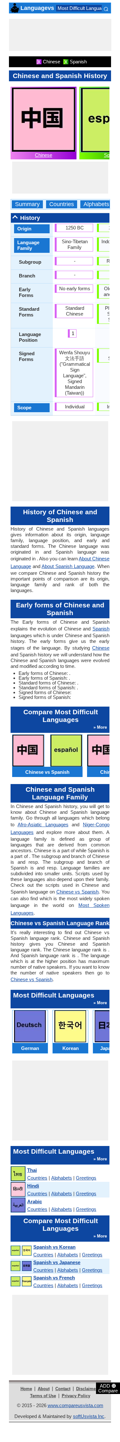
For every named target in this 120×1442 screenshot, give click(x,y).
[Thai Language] (18, 1174)
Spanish (100, 628)
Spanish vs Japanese (56, 1262)
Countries (61, 204)
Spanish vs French (54, 1277)
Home (26, 1388)
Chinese (43, 155)
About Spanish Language (68, 566)
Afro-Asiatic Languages (43, 824)
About (44, 1388)
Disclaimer (86, 1388)
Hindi (33, 1186)
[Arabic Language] (18, 1205)
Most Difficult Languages (83, 8)
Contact (62, 1388)
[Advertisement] (60, 35)
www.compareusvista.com (75, 1405)
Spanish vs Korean (54, 1247)
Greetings (86, 1178)
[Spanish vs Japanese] (21, 1266)
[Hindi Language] (18, 1190)
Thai (32, 1170)
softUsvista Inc (88, 1416)
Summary (27, 204)
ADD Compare (108, 1387)
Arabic (34, 1201)
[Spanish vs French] (21, 1281)
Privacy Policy (76, 1395)
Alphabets (96, 204)
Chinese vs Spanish (77, 891)
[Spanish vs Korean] (21, 1251)
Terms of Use (43, 1395)
